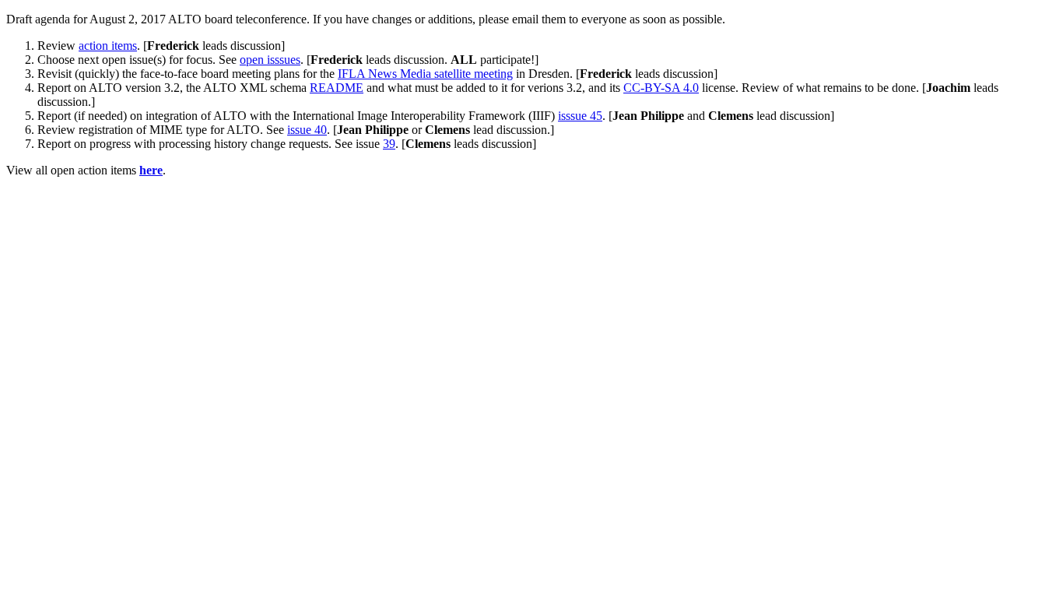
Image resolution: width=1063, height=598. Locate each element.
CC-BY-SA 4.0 (661, 87)
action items (108, 45)
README (336, 87)
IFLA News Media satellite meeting (425, 73)
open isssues (270, 59)
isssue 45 (580, 115)
